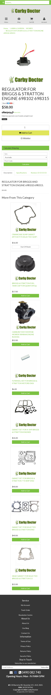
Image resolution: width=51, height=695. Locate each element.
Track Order (25, 610)
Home (6, 28)
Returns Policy (25, 651)
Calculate (25, 164)
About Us (25, 623)
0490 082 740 (31, 672)
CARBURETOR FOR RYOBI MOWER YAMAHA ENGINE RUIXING (23, 334)
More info (17, 112)
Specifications (21, 173)
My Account (25, 605)
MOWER (29, 28)
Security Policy (25, 656)
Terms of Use (25, 641)
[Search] (3, 2)
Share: (4, 103)
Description (8, 173)
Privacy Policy (26, 646)
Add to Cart (26, 132)
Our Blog (25, 628)
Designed (20, 692)
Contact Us (25, 633)
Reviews (34, 173)
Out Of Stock (26, 247)
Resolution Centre (25, 615)
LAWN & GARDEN (17, 28)
